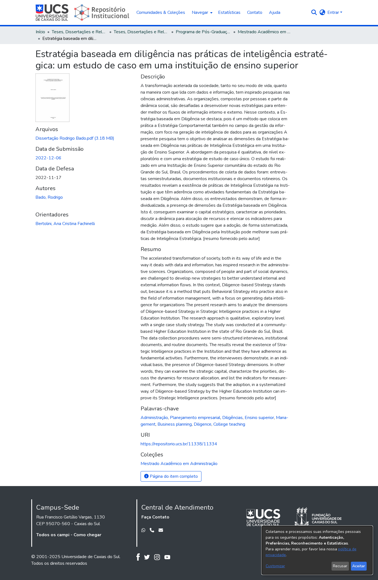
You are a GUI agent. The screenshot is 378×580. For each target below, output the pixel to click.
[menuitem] (202, 12)
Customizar (275, 566)
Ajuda (274, 12)
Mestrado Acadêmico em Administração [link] (265, 32)
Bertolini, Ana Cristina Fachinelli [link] (65, 224)
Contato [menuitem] (254, 12)
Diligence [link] (202, 424)
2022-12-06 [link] (48, 158)
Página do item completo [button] (173, 476)
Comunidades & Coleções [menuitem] (160, 12)
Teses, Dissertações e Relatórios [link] (79, 32)
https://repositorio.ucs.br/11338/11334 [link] (179, 444)
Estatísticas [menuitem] (229, 12)
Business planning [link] (174, 424)
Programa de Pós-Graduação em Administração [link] (203, 32)
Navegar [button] (200, 12)
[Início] (83, 12)
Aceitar (358, 566)
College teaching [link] (229, 424)
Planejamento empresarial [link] (195, 418)
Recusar (340, 566)
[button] (313, 12)
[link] (74, 138)
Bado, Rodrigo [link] (49, 197)
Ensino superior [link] (259, 418)
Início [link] (40, 32)
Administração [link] (154, 418)
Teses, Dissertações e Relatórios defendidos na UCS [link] (141, 32)
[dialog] (317, 550)
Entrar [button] (333, 12)
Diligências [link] (232, 418)
